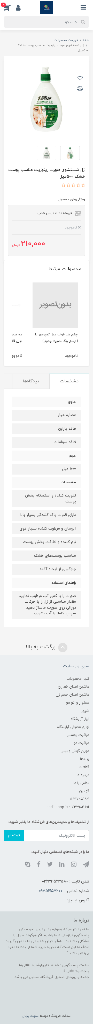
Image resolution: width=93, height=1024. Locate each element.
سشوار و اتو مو (77, 702)
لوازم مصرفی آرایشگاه (73, 726)
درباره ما (83, 775)
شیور (85, 710)
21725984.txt (78, 799)
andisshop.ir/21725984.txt (68, 807)
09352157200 (51, 891)
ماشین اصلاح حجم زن (72, 694)
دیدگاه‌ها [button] (31, 381)
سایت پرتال (30, 1016)
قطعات (84, 767)
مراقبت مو (81, 743)
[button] (10, 7)
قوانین (84, 791)
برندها (84, 759)
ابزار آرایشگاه (80, 718)
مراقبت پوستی (78, 734)
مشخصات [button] (69, 381)
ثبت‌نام (14, 835)
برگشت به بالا (41, 647)
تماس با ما (81, 783)
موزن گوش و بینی (74, 751)
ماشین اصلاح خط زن (73, 686)
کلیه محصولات (77, 678)
